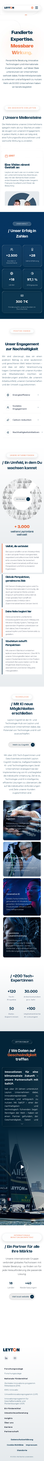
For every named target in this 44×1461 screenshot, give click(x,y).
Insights (8, 1418)
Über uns (9, 1423)
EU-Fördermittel (12, 1408)
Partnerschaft (11, 1431)
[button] (32, 7)
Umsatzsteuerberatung (16, 1413)
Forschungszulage (13, 1369)
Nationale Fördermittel (16, 1379)
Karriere (8, 1427)
